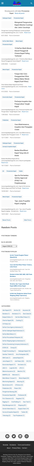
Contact (24, 448)
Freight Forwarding (9, 351)
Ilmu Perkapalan (22, 354)
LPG (21, 368)
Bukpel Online (8, 317)
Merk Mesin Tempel (9, 378)
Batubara (16, 313)
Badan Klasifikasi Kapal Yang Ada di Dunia (21, 152)
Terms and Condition (24, 445)
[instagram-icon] (27, 436)
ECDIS (5, 347)
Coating (19, 320)
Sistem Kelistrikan (9, 408)
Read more (27, 32)
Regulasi (20, 398)
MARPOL (6, 374)
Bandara (6, 313)
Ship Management (9, 405)
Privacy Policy (16, 448)
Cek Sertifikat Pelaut (22, 317)
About (9, 448)
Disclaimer (13, 445)
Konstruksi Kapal (7, 97)
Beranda (5, 445)
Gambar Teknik (8, 354)
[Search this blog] (31, 3)
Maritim (21, 371)
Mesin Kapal (19, 41)
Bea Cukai (27, 313)
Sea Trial (26, 402)
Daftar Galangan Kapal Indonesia (13, 330)
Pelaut (17, 388)
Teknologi (6, 415)
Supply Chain (23, 408)
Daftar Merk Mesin (8, 41)
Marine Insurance (9, 371)
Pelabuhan (5, 120)
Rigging (6, 402)
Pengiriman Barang (10, 391)
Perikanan (22, 395)
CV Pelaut (6, 324)
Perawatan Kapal (18, 18)
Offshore (19, 385)
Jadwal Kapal (18, 358)
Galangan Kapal (7, 18)
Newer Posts (6, 220)
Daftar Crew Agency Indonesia (13, 327)
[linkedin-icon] (20, 436)
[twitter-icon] (14, 436)
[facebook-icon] (7, 436)
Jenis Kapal (7, 361)
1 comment (12, 64)
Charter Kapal (8, 320)
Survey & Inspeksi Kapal (9, 146)
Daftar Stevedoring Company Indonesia (15, 344)
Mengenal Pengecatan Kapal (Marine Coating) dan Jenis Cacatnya (24, 24)
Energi (13, 347)
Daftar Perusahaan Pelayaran (12, 337)
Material (15, 374)
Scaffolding (16, 402)
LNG (5, 368)
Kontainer (22, 364)
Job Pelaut (19, 361)
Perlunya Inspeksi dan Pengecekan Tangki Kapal (23, 103)
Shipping (22, 405)
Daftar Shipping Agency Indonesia (14, 341)
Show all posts (19, 13)
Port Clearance (8, 398)
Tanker (21, 171)
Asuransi (26, 310)
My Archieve (8, 385)
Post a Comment (14, 35)
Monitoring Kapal (9, 381)
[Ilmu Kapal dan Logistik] (17, 3)
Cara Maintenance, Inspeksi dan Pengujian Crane (23, 127)
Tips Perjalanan (18, 415)
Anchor (17, 310)
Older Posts (27, 220)
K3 (3, 171)
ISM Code (6, 358)
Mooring (20, 381)
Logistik (13, 368)
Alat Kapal (7, 310)
